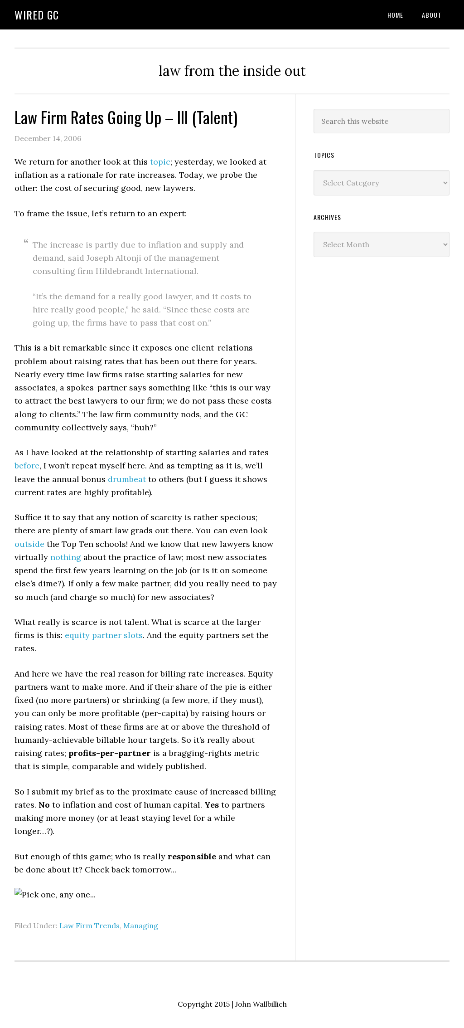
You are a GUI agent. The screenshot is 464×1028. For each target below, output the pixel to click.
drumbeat (128, 479)
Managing (140, 925)
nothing (65, 557)
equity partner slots (104, 635)
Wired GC (36, 14)
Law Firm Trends (89, 925)
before (26, 465)
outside (29, 544)
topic (160, 161)
